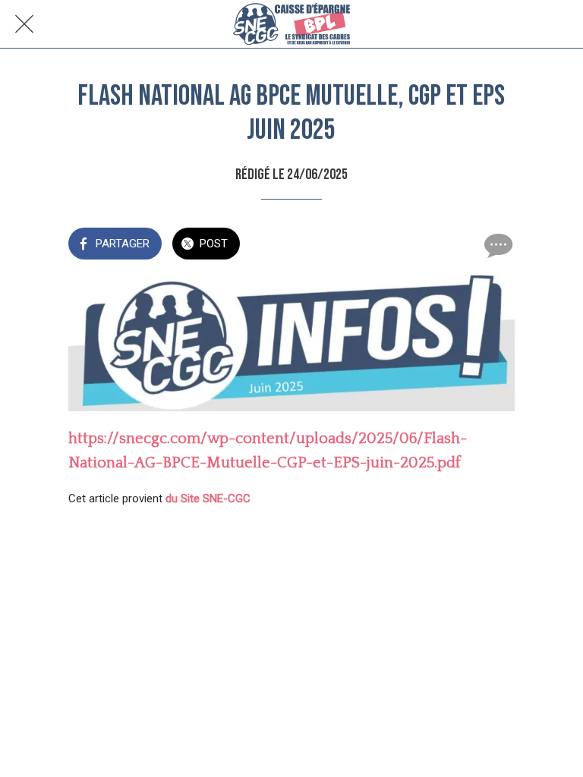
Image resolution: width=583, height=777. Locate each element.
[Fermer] (24, 24)
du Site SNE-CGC (208, 498)
